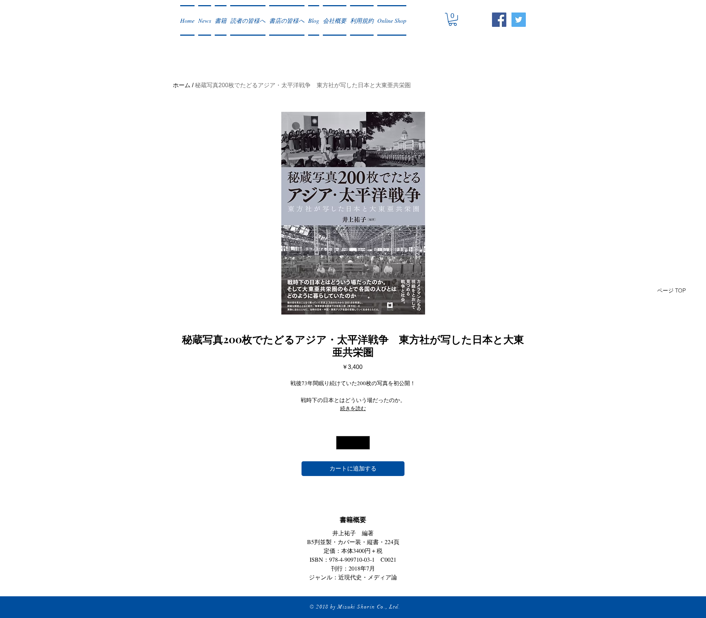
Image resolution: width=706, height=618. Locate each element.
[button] (204, 20)
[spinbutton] (353, 442)
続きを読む (353, 408)
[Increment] (364, 442)
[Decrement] (341, 442)
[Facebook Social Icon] (499, 20)
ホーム (181, 85)
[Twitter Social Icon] (518, 20)
